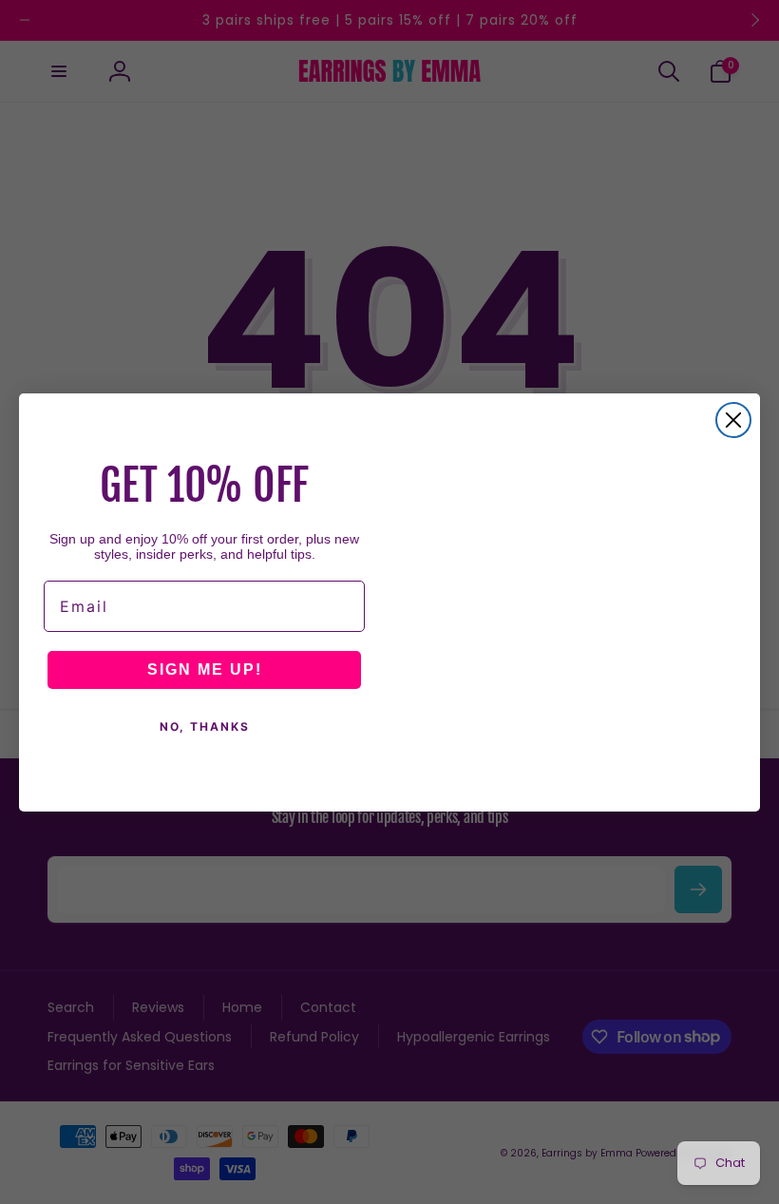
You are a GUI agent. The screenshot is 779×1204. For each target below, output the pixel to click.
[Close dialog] (733, 420)
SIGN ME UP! (204, 669)
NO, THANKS (205, 726)
